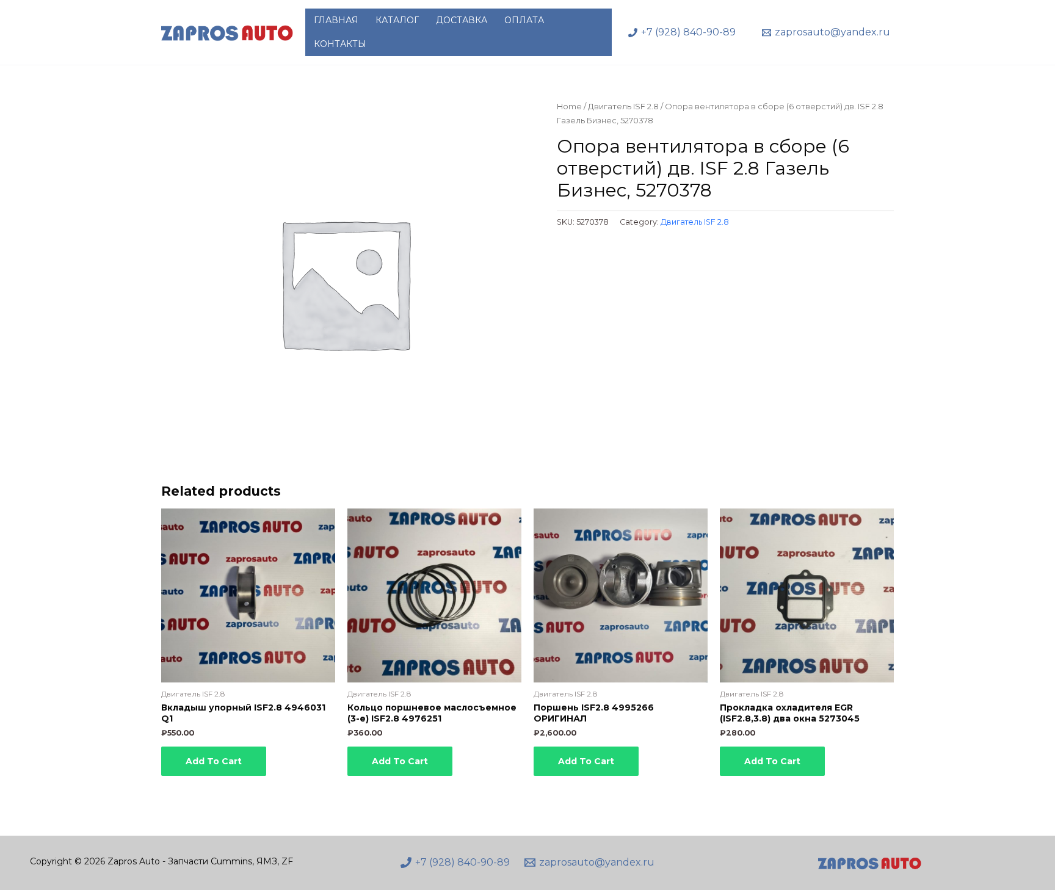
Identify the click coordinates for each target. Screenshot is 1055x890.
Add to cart (214, 761)
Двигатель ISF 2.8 (623, 106)
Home (569, 106)
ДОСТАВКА (461, 20)
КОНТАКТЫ (340, 43)
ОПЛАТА (524, 20)
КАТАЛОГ (397, 20)
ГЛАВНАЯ (336, 20)
